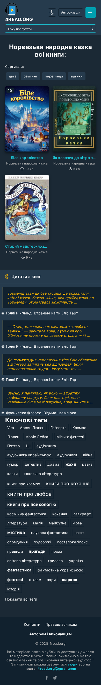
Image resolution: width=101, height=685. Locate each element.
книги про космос (23, 484)
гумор (12, 464)
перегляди (54, 76)
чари (51, 579)
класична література (43, 473)
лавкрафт (82, 514)
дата (12, 76)
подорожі (42, 542)
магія (38, 523)
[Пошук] (92, 28)
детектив (33, 464)
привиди (15, 551)
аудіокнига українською (29, 455)
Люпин (13, 436)
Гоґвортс (59, 427)
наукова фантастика (49, 532)
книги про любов (29, 494)
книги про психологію (31, 504)
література (17, 523)
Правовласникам (61, 624)
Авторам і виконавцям (50, 634)
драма (53, 464)
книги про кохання (68, 483)
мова (77, 523)
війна (87, 455)
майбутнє (58, 523)
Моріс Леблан (38, 436)
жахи (71, 464)
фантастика (19, 570)
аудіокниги (67, 455)
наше (79, 532)
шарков (69, 579)
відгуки (76, 76)
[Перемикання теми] (52, 12)
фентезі (15, 579)
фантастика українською (60, 570)
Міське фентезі (70, 436)
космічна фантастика (26, 514)
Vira (10, 427)
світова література (24, 560)
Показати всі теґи (21, 599)
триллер (55, 560)
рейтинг (31, 76)
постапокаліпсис (72, 542)
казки (12, 473)
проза (57, 551)
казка (87, 464)
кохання (59, 514)
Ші (28, 446)
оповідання (17, 542)
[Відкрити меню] (90, 12)
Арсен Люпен (32, 427)
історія (13, 589)
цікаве (35, 579)
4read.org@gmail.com (57, 668)
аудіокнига (46, 446)
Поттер (13, 446)
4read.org (19, 19)
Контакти (32, 624)
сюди (72, 664)
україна (76, 560)
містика (16, 532)
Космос (79, 427)
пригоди (37, 551)
